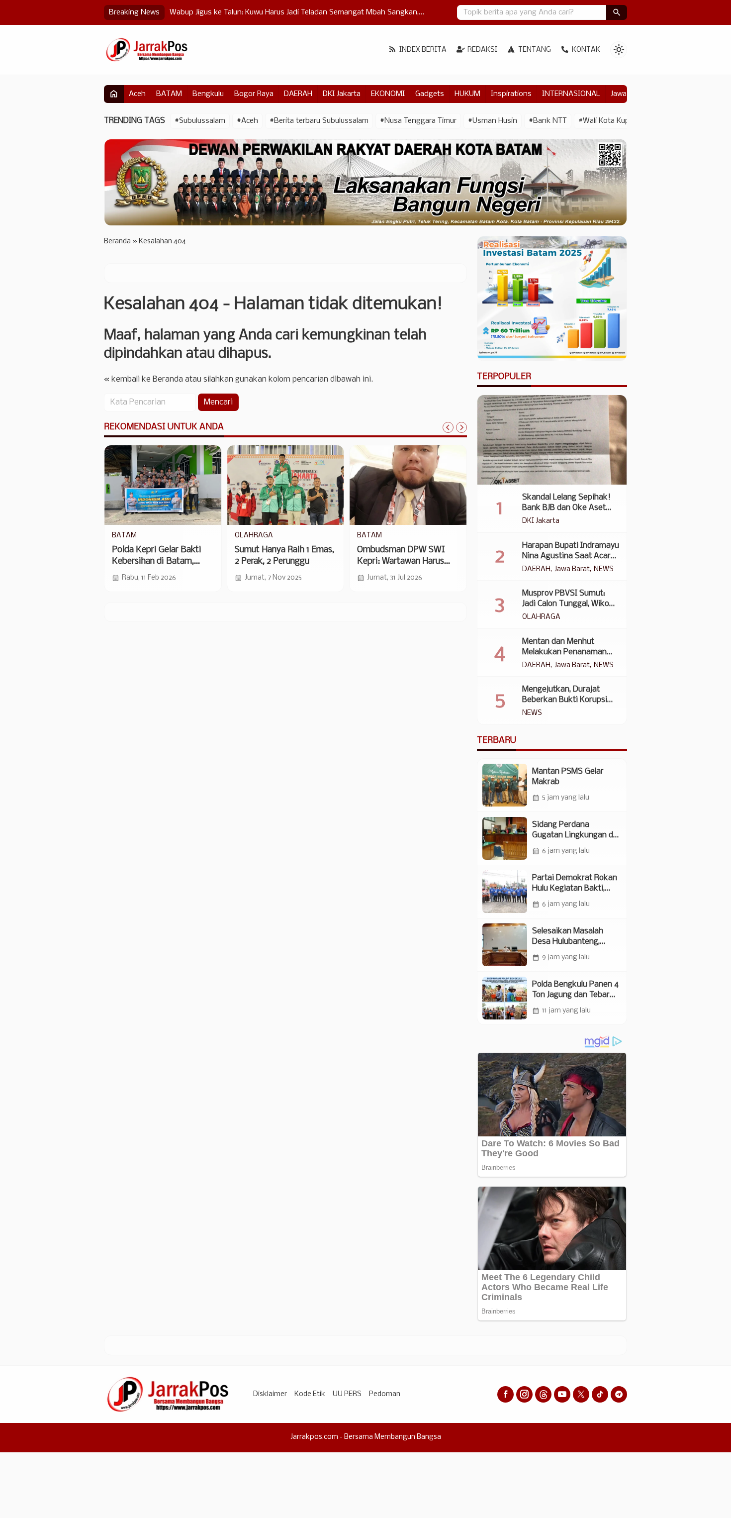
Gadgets (429, 94)
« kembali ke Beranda (143, 379)
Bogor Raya (254, 94)
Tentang (534, 50)
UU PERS (347, 1394)
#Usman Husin (492, 121)
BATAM (169, 94)
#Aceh (247, 121)
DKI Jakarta (342, 94)
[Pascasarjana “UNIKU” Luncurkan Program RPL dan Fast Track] (285, 485)
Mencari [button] (218, 402)
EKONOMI (388, 94)
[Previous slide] (448, 427)
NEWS (604, 569)
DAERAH (298, 94)
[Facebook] (505, 1394)
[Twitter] (581, 1394)
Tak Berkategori (383, 535)
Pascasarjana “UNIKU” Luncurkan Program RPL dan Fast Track (280, 561)
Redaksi (482, 50)
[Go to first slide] (461, 427)
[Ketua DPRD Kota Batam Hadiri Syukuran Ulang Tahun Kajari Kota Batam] (162, 485)
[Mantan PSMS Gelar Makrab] (504, 785)
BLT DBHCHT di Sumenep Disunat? (229, 12)
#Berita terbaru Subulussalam (319, 121)
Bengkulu (208, 94)
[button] (616, 12)
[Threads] (543, 1394)
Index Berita (423, 50)
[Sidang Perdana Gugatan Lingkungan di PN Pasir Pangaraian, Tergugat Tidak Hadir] (504, 838)
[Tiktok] (600, 1394)
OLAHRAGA (541, 617)
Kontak (586, 50)
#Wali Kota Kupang (610, 121)
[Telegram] (619, 1394)
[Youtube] (562, 1394)
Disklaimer (270, 1394)
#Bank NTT (548, 121)
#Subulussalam (200, 121)
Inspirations (511, 94)
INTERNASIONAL (571, 94)
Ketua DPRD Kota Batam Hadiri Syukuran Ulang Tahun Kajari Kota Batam (160, 561)
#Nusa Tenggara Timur (418, 121)
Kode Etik (309, 1394)
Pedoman (384, 1394)
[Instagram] (524, 1394)
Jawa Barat (572, 569)
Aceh (137, 94)
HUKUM (467, 94)
